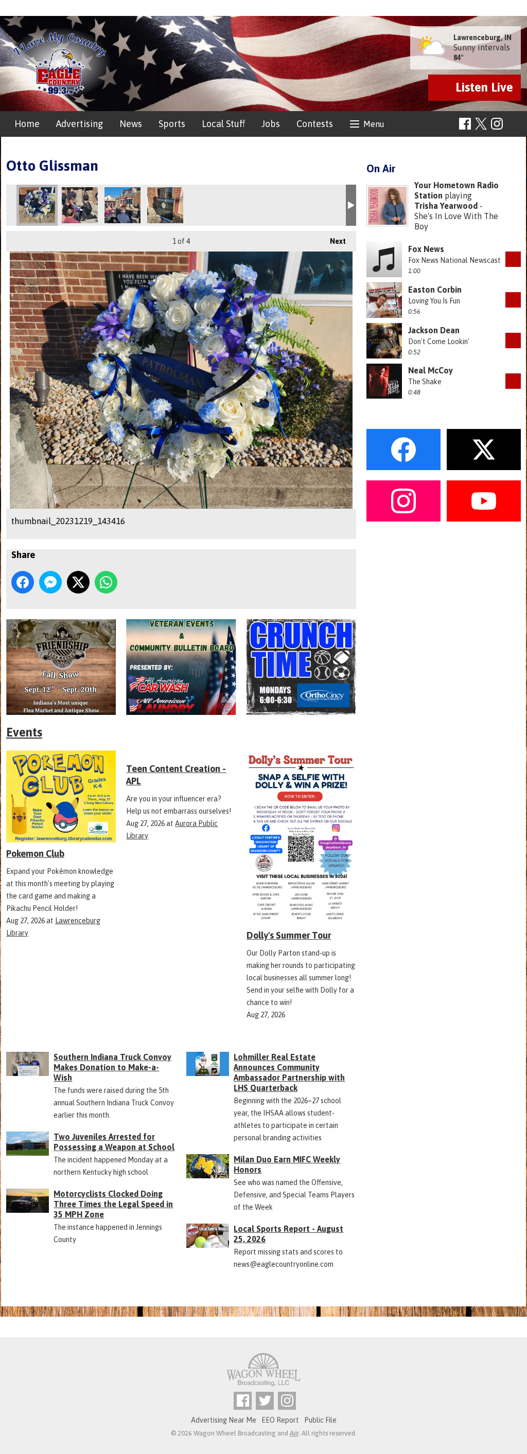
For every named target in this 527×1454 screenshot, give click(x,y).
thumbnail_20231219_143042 (80, 205)
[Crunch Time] (301, 667)
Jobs (270, 123)
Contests (314, 123)
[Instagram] (497, 124)
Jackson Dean (434, 330)
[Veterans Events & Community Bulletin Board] (181, 667)
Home (27, 123)
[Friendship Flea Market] (61, 667)
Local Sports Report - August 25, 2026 (288, 1234)
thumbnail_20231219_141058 (122, 205)
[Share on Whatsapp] (106, 582)
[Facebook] (465, 124)
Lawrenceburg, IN (482, 37)
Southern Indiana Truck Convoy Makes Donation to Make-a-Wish (112, 1067)
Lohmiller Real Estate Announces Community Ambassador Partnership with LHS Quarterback (289, 1072)
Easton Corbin (435, 289)
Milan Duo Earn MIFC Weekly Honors (287, 1164)
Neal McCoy (430, 370)
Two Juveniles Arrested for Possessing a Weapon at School (114, 1142)
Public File (320, 1420)
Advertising (79, 123)
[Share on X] (78, 582)
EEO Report (280, 1420)
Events (24, 732)
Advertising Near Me (223, 1420)
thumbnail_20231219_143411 (165, 205)
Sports (172, 123)
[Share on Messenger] (50, 582)
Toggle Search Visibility (514, 124)
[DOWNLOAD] (513, 259)
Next (333, 241)
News (130, 123)
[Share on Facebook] (22, 582)
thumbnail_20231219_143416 (37, 205)
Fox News (426, 249)
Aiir (294, 1433)
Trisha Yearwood (446, 205)
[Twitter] (265, 1401)
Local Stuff (223, 123)
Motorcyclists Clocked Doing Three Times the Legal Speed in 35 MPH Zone (113, 1204)
